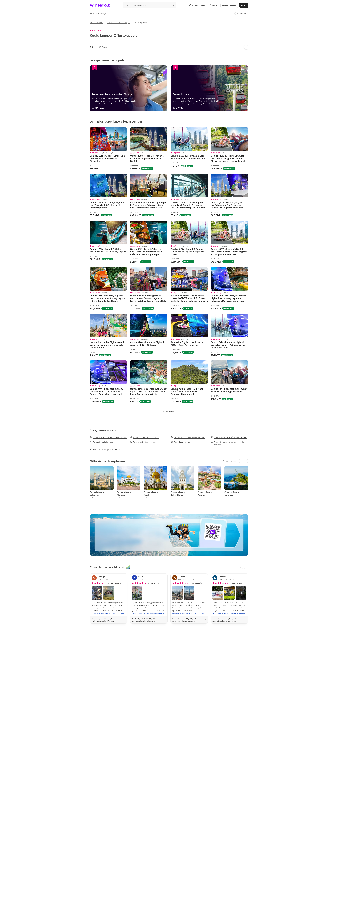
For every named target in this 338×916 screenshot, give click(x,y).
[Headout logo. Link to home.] (100, 5)
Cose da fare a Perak (151, 493)
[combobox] (149, 5)
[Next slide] (246, 47)
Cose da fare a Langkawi (231, 493)
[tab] (92, 47)
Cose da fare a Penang (205, 493)
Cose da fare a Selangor (97, 493)
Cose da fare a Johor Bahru (178, 493)
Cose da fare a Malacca (124, 493)
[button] (99, 13)
